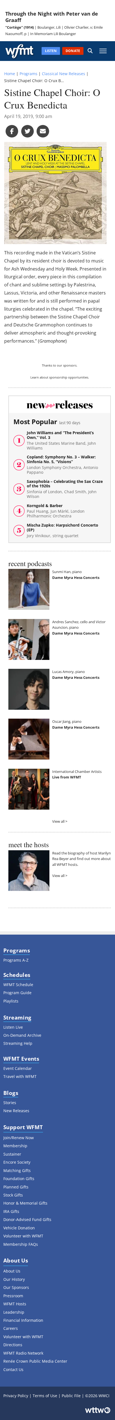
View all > (59, 821)
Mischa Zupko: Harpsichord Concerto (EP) (62, 530)
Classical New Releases (63, 73)
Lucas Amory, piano (68, 671)
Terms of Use (45, 1395)
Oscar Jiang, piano (67, 721)
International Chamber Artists (77, 771)
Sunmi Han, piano (67, 571)
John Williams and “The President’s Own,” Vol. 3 (61, 440)
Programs (28, 73)
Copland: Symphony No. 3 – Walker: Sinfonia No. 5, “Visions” (62, 465)
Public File (71, 1395)
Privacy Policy (15, 1395)
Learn (34, 377)
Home (9, 73)
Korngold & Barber (56, 511)
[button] (90, 51)
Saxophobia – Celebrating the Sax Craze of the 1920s (65, 489)
